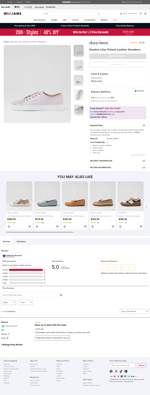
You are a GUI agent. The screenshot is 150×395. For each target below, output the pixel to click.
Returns (28, 2)
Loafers (59, 376)
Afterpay (7, 376)
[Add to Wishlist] (30, 226)
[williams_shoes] (126, 372)
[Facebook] (111, 372)
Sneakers (60, 371)
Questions (21, 241)
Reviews (6, 241)
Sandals (59, 364)
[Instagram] (116, 372)
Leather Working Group (38, 369)
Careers (33, 366)
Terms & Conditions (116, 381)
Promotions (8, 373)
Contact (10, 2)
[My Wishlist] (141, 14)
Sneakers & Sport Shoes (91, 385)
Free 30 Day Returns (125, 26)
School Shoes (88, 383)
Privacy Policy (128, 381)
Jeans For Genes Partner (39, 371)
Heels (59, 369)
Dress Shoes (87, 371)
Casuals (85, 366)
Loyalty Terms (35, 385)
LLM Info (7, 383)
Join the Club (35, 380)
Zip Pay (6, 378)
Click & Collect (9, 366)
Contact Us (34, 364)
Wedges (59, 373)
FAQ (5, 380)
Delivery (19, 2)
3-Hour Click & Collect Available (75, 26)
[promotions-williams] (75, 35)
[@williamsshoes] (121, 372)
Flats (58, 366)
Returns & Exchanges (11, 369)
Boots (59, 380)
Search (141, 365)
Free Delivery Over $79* (25, 26)
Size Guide (7, 371)
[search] (98, 13)
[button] (146, 207)
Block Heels (61, 378)
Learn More (34, 383)
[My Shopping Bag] (145, 14)
